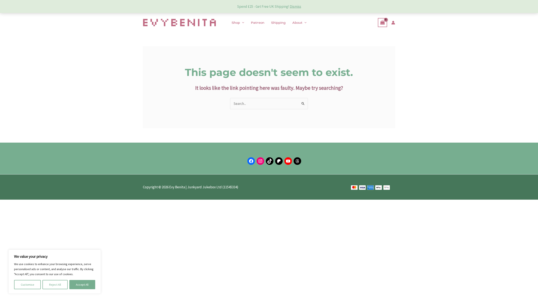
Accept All (82, 284)
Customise (27, 284)
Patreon (257, 23)
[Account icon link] (393, 23)
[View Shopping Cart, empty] (382, 22)
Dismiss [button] (295, 6)
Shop (236, 23)
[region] (54, 272)
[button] (242, 22)
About (297, 23)
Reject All (55, 284)
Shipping (278, 23)
